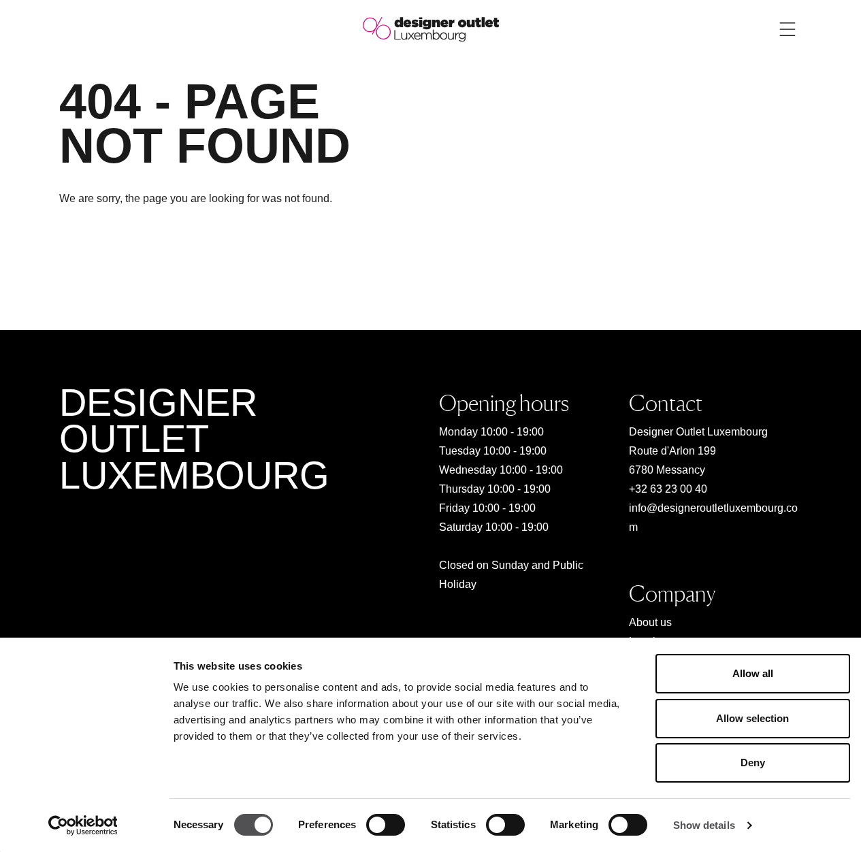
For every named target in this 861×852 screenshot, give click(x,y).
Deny (753, 762)
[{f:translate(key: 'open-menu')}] (787, 29)
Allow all (752, 673)
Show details (704, 825)
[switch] (385, 825)
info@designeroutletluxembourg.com (713, 517)
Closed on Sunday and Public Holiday (511, 574)
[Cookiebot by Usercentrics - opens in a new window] (82, 825)
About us (650, 622)
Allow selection (752, 718)
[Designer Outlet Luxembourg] (431, 28)
